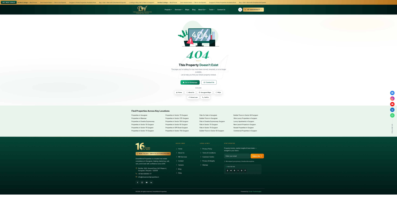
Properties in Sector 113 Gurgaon (143, 124)
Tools (211, 9)
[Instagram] (142, 182)
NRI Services (182, 157)
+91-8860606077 (253, 9)
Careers (181, 165)
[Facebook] (137, 182)
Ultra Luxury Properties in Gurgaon (245, 118)
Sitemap (205, 165)
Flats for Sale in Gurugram (208, 115)
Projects (168, 9)
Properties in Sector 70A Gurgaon (177, 131)
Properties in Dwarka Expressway (143, 121)
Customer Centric (208, 157)
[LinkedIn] (151, 182)
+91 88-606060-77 (144, 174)
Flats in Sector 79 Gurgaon (209, 127)
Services (178, 9)
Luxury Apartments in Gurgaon (244, 121)
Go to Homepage (191, 82)
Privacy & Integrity (208, 161)
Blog (193, 9)
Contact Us (221, 9)
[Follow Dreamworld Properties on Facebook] (392, 93)
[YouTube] (146, 182)
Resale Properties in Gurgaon (244, 127)
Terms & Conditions (209, 153)
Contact (181, 161)
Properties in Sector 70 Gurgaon (143, 131)
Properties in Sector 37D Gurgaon (177, 118)
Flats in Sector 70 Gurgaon (209, 124)
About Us (201, 9)
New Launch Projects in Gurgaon (245, 124)
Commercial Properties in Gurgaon (245, 131)
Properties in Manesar (139, 118)
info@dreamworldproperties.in (148, 177)
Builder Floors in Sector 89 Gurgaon (246, 115)
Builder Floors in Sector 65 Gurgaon (212, 131)
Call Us (206, 97)
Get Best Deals (8, 2)
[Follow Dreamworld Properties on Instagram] (392, 98)
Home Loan (194, 97)
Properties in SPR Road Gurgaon (177, 127)
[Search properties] (240, 10)
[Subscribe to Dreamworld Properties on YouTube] (392, 104)
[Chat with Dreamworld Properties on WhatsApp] (392, 115)
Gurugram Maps (206, 92)
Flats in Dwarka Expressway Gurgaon (212, 121)
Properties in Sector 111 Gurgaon (142, 127)
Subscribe (256, 156)
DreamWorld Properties (159, 191)
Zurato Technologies (255, 191)
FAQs (219, 92)
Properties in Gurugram (139, 115)
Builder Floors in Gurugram (209, 118)
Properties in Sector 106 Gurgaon (177, 121)
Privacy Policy (207, 149)
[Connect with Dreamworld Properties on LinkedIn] (392, 110)
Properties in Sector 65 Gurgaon (177, 124)
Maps (187, 9)
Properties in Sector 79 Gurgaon (177, 115)
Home (180, 92)
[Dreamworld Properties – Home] (142, 9)
